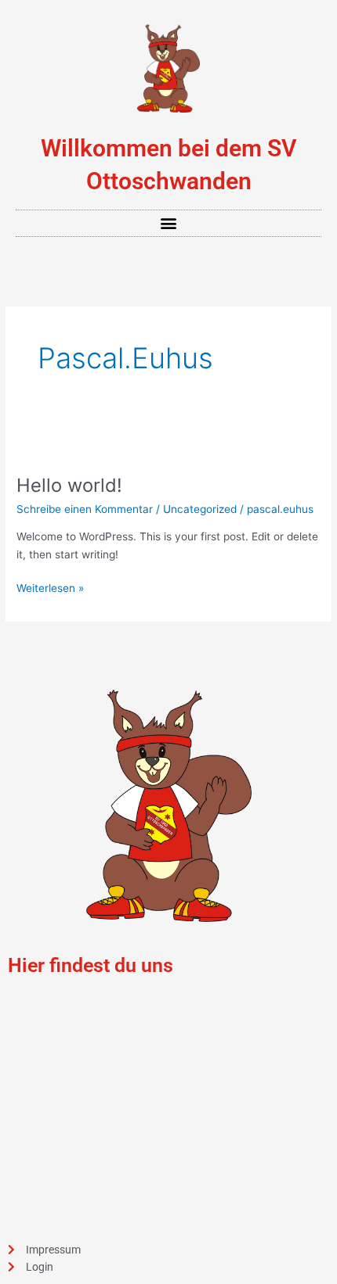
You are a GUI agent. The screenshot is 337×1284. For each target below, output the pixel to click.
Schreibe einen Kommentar (84, 509)
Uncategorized (200, 509)
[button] (169, 223)
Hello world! (69, 485)
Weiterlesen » (50, 586)
